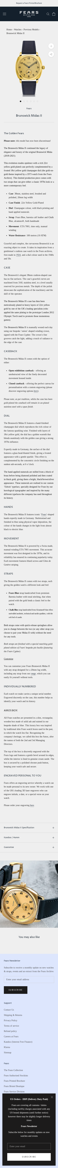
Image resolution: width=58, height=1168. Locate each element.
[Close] (52, 1097)
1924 (18, 255)
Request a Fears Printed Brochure (29, 3)
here (36, 391)
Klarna (7, 1047)
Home (9, 29)
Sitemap (7, 1052)
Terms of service (11, 1026)
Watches (17, 29)
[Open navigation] (4, 14)
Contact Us (9, 1010)
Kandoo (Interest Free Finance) (18, 1042)
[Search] (48, 13)
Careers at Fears (11, 1036)
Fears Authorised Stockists (16, 1075)
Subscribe (29, 1157)
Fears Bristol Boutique (14, 1086)
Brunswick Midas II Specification (19, 827)
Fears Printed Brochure (14, 1081)
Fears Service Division (14, 1091)
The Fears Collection (13, 1070)
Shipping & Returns (13, 1015)
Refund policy (10, 1031)
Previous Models (31, 29)
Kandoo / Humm (11, 837)
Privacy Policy (10, 1020)
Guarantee (9, 847)
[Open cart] (53, 14)
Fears (43, 514)
